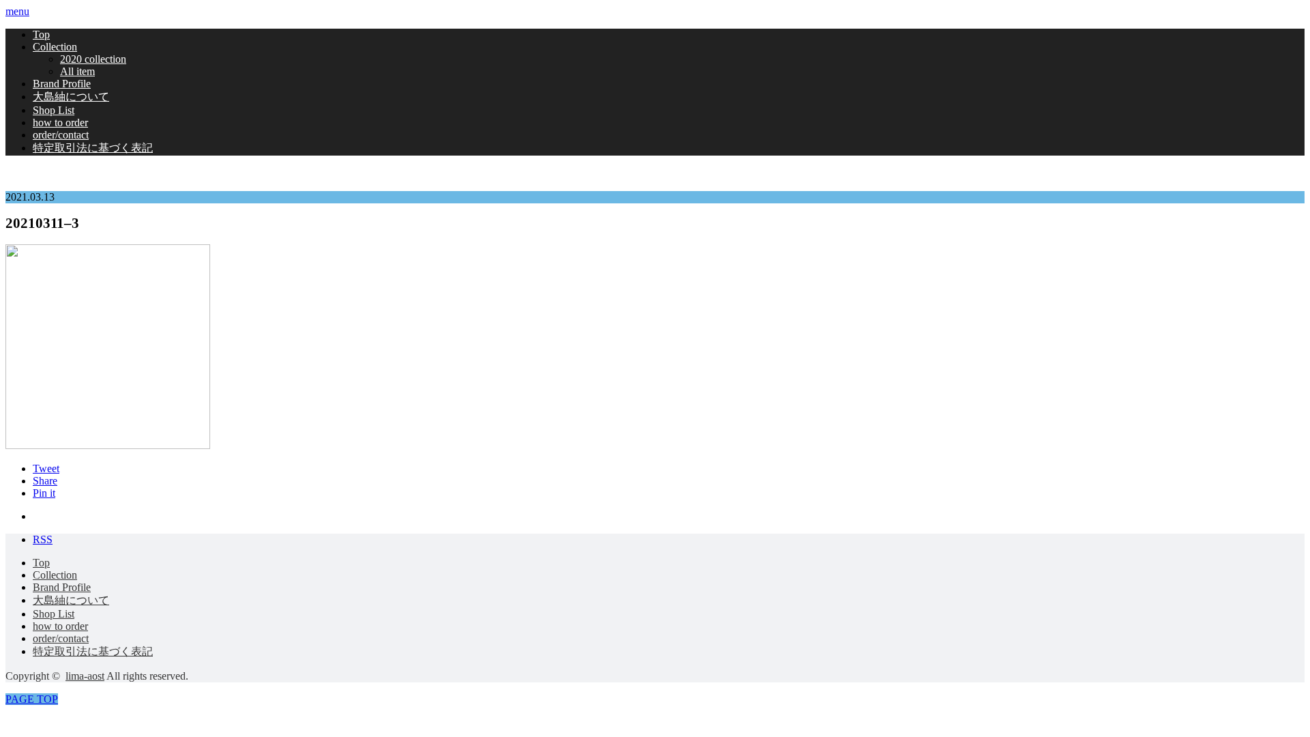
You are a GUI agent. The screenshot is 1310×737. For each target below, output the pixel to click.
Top (41, 34)
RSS (43, 539)
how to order (60, 122)
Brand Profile (62, 83)
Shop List (53, 110)
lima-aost (85, 676)
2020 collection (93, 59)
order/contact (61, 135)
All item (77, 71)
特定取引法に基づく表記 (93, 148)
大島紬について (71, 96)
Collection (55, 47)
